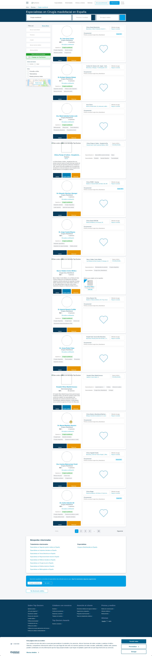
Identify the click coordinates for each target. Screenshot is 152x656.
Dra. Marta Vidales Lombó (90, 286)
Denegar (133, 651)
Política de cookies (32, 625)
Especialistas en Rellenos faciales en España (42, 560)
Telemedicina (33, 74)
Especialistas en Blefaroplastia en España (41, 569)
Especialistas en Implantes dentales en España (43, 550)
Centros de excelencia (57, 611)
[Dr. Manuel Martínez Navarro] (67, 418)
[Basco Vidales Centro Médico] (66, 263)
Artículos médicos (105, 611)
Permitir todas (133, 641)
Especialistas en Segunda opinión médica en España (45, 547)
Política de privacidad (33, 621)
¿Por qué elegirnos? (33, 611)
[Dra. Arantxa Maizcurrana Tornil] (67, 456)
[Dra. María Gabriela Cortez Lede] (67, 108)
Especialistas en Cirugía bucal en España (41, 563)
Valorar (66, 158)
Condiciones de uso (32, 623)
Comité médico (31, 618)
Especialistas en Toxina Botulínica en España (42, 553)
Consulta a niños (34, 71)
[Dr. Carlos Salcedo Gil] (67, 495)
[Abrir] (49, 29)
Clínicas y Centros (80, 3)
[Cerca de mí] (93, 17)
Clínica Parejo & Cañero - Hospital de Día (66, 155)
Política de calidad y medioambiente (36, 630)
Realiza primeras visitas (36, 76)
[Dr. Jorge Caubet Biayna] (67, 224)
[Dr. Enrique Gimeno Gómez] (67, 70)
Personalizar (133, 646)
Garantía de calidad (32, 613)
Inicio (27, 7)
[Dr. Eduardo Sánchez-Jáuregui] (67, 186)
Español (104, 621)
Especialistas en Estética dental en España (42, 566)
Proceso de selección (33, 616)
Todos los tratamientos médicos (84, 616)
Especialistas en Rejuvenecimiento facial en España (44, 556)
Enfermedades (69, 3)
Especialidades (58, 3)
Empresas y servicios (57, 613)
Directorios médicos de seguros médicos (86, 608)
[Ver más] (80, 28)
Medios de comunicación (107, 608)
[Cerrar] (123, 579)
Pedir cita (90, 289)
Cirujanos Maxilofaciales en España (87, 547)
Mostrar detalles (32, 652)
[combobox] (50, 17)
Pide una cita (114, 3)
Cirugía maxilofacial (43, 7)
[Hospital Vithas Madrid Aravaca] (66, 379)
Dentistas (90, 3)
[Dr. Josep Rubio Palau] (67, 340)
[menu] (27, 3)
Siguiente (120, 531)
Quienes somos (31, 608)
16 (98, 531)
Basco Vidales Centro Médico (66, 271)
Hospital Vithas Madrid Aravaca (66, 387)
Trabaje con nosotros (57, 616)
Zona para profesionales (102, 3)
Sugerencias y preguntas (83, 611)
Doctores (33, 7)
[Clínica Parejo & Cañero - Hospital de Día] (66, 147)
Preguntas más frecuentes (83, 613)
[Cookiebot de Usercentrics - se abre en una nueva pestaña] (15, 652)
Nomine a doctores (56, 623)
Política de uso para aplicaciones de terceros (38, 628)
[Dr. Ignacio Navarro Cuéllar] (67, 302)
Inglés (109, 621)
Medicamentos (104, 613)
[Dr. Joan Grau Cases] (67, 31)
